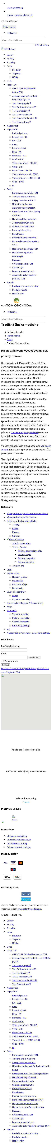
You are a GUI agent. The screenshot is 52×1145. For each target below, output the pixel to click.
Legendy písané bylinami (23, 271)
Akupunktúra (12, 126)
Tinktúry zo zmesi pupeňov (30, 551)
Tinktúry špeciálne (26, 562)
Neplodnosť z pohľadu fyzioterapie (22, 254)
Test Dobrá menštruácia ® (24, 118)
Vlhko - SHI (17, 167)
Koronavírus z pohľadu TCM (25, 193)
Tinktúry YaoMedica (21, 543)
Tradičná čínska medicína (23, 197)
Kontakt (10, 282)
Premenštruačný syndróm (24, 238)
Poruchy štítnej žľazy (21, 230)
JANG (14, 144)
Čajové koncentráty (21, 599)
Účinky (15, 77)
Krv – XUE (16, 141)
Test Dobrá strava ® (21, 122)
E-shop (26, 802)
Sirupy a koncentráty (16, 592)
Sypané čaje (17, 581)
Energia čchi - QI (19, 137)
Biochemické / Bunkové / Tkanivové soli (25, 603)
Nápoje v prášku (19, 577)
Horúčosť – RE (19, 156)
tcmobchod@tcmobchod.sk (19, 15)
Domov (10, 55)
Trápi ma (16, 74)
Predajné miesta (19, 290)
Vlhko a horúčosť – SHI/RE (24, 163)
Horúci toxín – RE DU (22, 171)
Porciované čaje (19, 584)
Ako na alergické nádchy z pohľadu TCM (24, 277)
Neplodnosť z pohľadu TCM (25, 249)
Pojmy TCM (12, 130)
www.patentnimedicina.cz (29, 909)
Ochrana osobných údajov (19, 847)
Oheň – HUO (18, 159)
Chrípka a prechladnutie (23, 226)
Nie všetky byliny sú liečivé (24, 219)
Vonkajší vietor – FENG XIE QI (26, 178)
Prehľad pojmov (19, 133)
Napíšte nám (18, 294)
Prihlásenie (12, 33)
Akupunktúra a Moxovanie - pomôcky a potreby (28, 633)
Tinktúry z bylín (24, 555)
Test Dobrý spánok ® (22, 115)
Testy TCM (12, 85)
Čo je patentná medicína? (23, 200)
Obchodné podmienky (17, 836)
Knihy (9, 607)
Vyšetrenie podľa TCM (22, 264)
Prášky (15, 528)
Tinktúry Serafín (19, 547)
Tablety (15, 525)
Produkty (11, 62)
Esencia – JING (19, 148)
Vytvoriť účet (14, 672)
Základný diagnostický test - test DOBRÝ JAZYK (25, 98)
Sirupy (15, 596)
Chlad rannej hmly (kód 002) (25, 432)
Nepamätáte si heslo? (11, 669)
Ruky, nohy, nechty (20, 625)
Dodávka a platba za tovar (19, 840)
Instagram (26, 899)
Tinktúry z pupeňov (26, 558)
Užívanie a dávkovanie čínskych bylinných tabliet (23, 206)
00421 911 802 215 (15, 8)
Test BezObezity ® (21, 111)
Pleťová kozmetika (20, 618)
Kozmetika (12, 610)
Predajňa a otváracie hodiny (25, 286)
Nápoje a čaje (13, 573)
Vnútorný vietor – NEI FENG (25, 174)
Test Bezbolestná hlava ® (24, 107)
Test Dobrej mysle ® (21, 103)
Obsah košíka (42, 45)
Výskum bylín (18, 268)
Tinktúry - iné (18, 566)
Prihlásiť (5, 665)
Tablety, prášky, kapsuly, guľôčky (21, 521)
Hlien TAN (17, 152)
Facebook (26, 894)
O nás (9, 81)
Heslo (3, 654)
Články (9, 189)
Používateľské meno (10, 646)
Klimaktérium (18, 234)
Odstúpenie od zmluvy (17, 843)
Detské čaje (17, 588)
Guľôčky (16, 536)
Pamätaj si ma (11, 661)
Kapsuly (15, 532)
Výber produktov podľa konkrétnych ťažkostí (27, 514)
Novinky (10, 59)
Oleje (9, 569)
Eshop (9, 66)
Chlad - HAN (18, 182)
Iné (8, 629)
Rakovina (16, 260)
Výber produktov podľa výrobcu (21, 517)
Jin (13, 185)
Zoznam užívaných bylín (23, 223)
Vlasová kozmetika (20, 622)
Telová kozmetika (20, 614)
